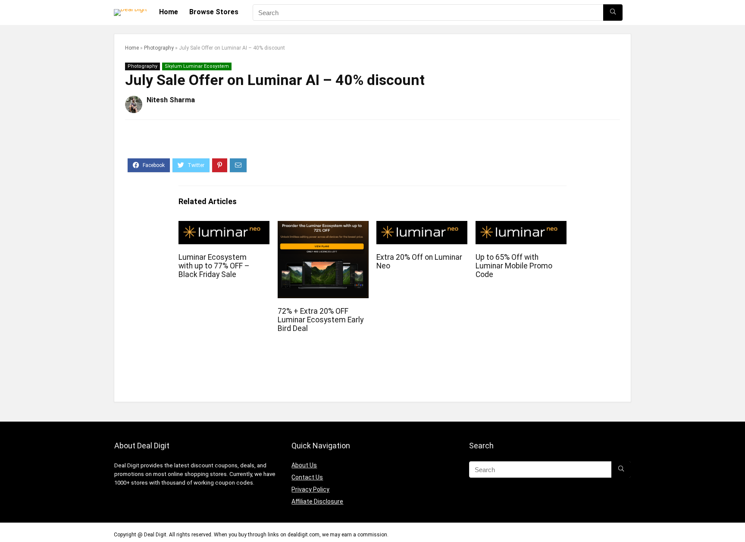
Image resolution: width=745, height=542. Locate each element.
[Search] (613, 12)
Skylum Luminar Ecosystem (197, 66)
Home (168, 12)
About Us (304, 465)
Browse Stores (213, 12)
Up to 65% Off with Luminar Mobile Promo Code (514, 266)
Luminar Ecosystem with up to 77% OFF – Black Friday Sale (214, 266)
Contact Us (307, 477)
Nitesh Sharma (171, 100)
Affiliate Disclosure (317, 501)
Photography (159, 48)
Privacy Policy (310, 489)
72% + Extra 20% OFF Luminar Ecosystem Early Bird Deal (320, 320)
